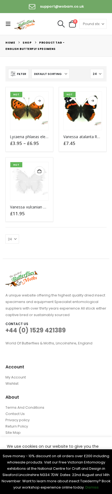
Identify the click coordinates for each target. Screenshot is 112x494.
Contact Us (15, 413)
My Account (15, 377)
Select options (39, 101)
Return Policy (16, 426)
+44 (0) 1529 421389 (35, 330)
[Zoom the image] (21, 274)
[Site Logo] (25, 24)
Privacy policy (17, 420)
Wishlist (11, 383)
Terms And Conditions (24, 407)
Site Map (13, 432)
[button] (9, 24)
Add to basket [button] (39, 171)
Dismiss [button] (92, 487)
